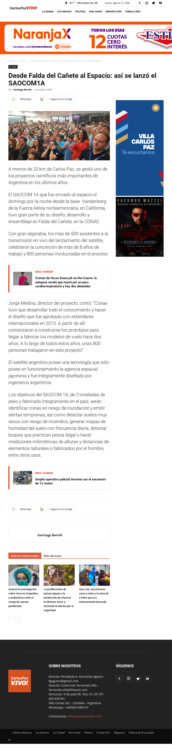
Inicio (11, 61)
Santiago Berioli (22, 89)
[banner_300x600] (140, 195)
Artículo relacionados (25, 556)
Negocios (119, 732)
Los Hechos (64, 11)
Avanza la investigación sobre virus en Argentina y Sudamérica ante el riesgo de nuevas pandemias (23, 598)
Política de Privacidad (141, 732)
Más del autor (53, 556)
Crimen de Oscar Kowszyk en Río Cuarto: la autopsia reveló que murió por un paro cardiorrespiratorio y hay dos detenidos (66, 282)
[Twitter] (153, 3)
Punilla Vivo (133, 11)
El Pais (22, 61)
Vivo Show (95, 11)
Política (80, 11)
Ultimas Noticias (22, 732)
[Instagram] (146, 3)
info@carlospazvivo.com (85, 716)
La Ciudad (47, 11)
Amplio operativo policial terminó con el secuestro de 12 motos (70, 481)
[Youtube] (160, 3)
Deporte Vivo (114, 11)
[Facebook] (140, 3)
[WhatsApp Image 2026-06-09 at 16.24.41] (140, 256)
